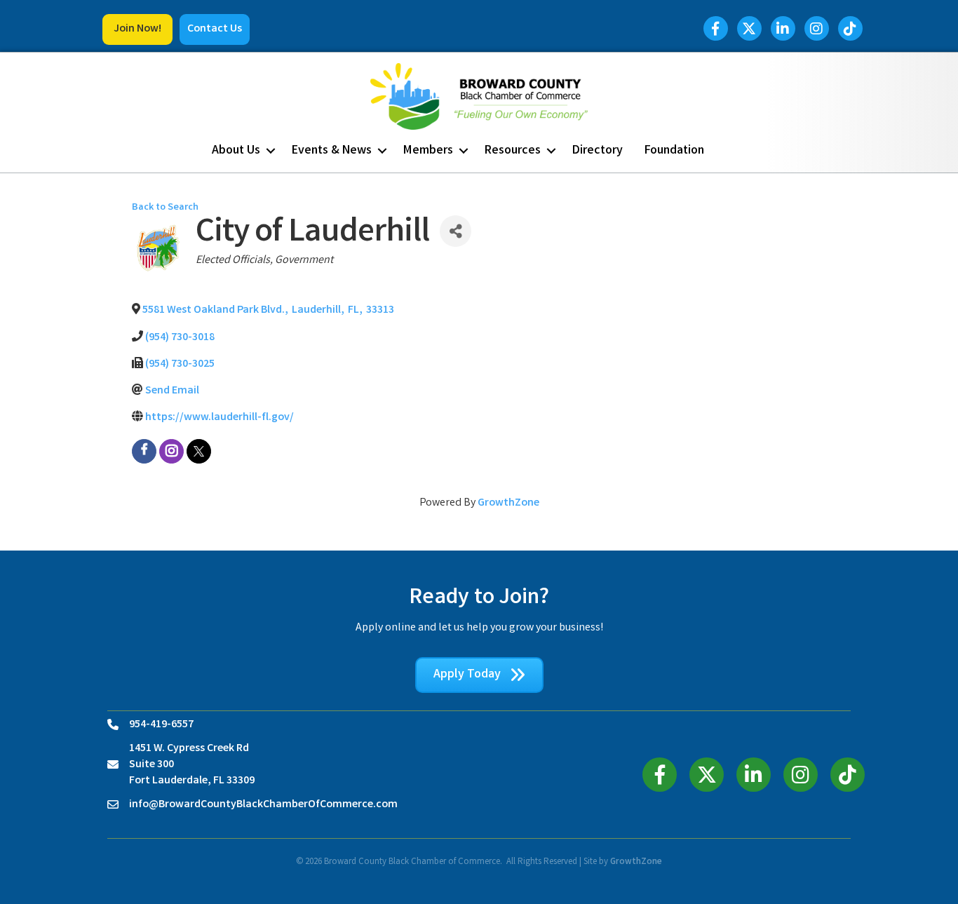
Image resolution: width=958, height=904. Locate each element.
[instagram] (171, 451)
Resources (513, 151)
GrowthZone (508, 503)
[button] (137, 29)
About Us (236, 151)
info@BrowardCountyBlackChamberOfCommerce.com (263, 805)
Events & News (332, 151)
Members (428, 151)
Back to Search (165, 208)
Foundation (674, 151)
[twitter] (199, 451)
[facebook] (144, 451)
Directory (597, 151)
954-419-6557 (161, 725)
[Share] (455, 231)
